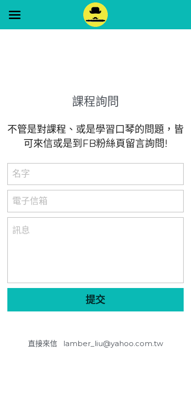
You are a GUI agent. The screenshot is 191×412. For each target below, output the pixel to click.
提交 (95, 300)
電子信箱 (30, 200)
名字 (21, 173)
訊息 (21, 230)
